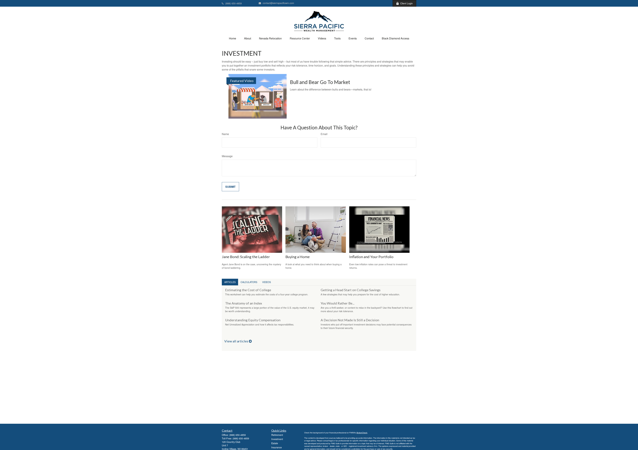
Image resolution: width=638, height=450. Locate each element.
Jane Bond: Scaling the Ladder (246, 256)
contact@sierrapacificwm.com (278, 3)
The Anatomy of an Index (243, 303)
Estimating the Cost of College (248, 290)
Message (227, 156)
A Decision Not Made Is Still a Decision (350, 320)
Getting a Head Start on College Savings (350, 290)
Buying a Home (297, 256)
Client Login (406, 3)
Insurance (276, 447)
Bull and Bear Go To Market (320, 82)
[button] (232, 38)
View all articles (236, 341)
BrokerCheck (362, 432)
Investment (277, 439)
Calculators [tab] (249, 282)
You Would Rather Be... (337, 303)
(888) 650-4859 (233, 3)
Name (225, 134)
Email (324, 134)
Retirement (277, 435)
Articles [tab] (230, 282)
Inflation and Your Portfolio (371, 256)
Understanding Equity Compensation (252, 320)
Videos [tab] (266, 282)
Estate (274, 443)
